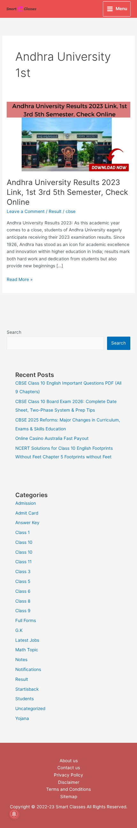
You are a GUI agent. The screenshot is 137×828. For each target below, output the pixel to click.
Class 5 (22, 581)
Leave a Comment (26, 211)
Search (14, 332)
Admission (25, 503)
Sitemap (68, 796)
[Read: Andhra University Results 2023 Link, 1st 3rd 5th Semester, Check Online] (68, 136)
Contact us (68, 767)
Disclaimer (68, 782)
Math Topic (26, 649)
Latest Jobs (27, 640)
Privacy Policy (68, 774)
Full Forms (25, 620)
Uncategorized (30, 708)
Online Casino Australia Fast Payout (52, 438)
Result (55, 211)
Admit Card (26, 513)
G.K (19, 630)
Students (24, 698)
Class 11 (23, 561)
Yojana (22, 718)
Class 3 (23, 571)
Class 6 (23, 591)
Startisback (27, 689)
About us (69, 760)
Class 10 (23, 542)
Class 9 (23, 610)
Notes (21, 659)
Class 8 (22, 601)
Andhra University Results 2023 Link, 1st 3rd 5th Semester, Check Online (67, 192)
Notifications (28, 669)
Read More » (19, 279)
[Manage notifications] (14, 814)
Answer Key (27, 522)
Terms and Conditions (68, 789)
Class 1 (22, 532)
